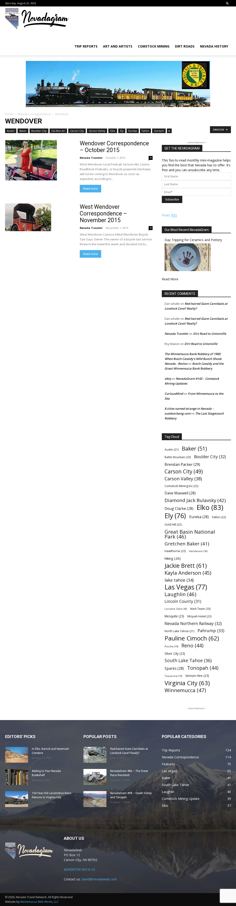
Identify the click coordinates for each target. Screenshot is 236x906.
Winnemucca (185, 690)
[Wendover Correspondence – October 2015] (39, 160)
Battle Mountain (178, 457)
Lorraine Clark (176, 608)
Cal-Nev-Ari (58, 130)
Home (9, 114)
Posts (169, 215)
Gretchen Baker (187, 543)
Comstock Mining (153, 46)
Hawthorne (175, 551)
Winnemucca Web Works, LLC (39, 902)
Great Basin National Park (190, 534)
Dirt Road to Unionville (209, 334)
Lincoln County (183, 601)
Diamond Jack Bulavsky (195, 500)
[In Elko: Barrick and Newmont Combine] (16, 755)
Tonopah (202, 667)
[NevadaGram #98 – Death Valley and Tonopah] (94, 799)
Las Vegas (186, 587)
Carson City (77, 130)
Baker (23, 130)
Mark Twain (200, 608)
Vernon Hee (197, 675)
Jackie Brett (186, 565)
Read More (170, 279)
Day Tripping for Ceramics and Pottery (193, 240)
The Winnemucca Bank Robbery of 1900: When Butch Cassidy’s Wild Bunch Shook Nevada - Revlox (193, 359)
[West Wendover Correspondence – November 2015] (39, 217)
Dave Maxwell (180, 493)
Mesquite (174, 616)
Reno (192, 645)
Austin (11, 130)
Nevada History (214, 46)
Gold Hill (173, 524)
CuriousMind (174, 394)
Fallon (145, 130)
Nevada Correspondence (34, 114)
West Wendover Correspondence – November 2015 (103, 213)
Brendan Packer (182, 464)
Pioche (171, 646)
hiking (173, 558)
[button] (227, 3)
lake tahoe (179, 579)
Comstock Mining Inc (181, 486)
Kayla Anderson (188, 572)
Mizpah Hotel (199, 616)
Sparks (174, 668)
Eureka (132, 130)
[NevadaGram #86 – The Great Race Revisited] (94, 777)
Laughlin (180, 594)
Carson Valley (97, 130)
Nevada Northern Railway (193, 623)
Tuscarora (173, 676)
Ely (122, 130)
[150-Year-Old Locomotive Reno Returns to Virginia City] (16, 799)
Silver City (175, 653)
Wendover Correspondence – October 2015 (114, 146)
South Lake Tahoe (188, 660)
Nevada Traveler (91, 157)
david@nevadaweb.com (99, 879)
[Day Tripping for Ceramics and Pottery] (188, 270)
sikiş (168, 379)
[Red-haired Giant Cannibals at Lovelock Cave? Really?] (94, 755)
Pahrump (211, 630)
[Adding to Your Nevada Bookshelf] (16, 777)
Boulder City (39, 130)
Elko (112, 130)
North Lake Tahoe (179, 631)
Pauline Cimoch (192, 638)
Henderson (198, 551)
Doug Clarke (179, 508)
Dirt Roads (185, 46)
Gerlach (159, 130)
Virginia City (187, 683)
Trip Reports (85, 46)
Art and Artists (117, 46)
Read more (90, 188)
